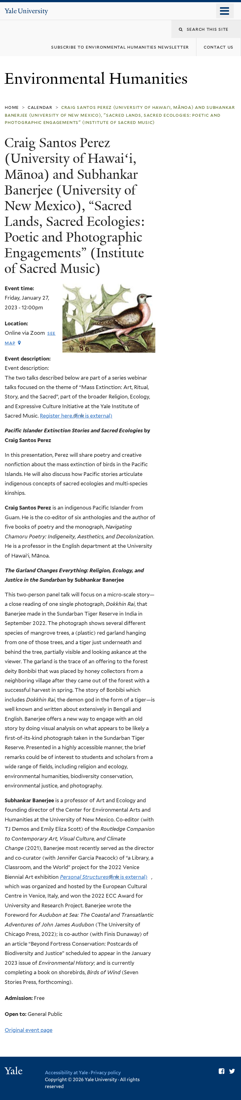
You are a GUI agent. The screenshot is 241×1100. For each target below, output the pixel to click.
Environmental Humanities (97, 78)
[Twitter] (232, 1071)
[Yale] (14, 1071)
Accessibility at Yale (66, 1072)
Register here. (76, 416)
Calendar (40, 107)
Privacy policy (106, 1072)
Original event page (28, 1030)
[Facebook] (221, 1071)
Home (12, 107)
